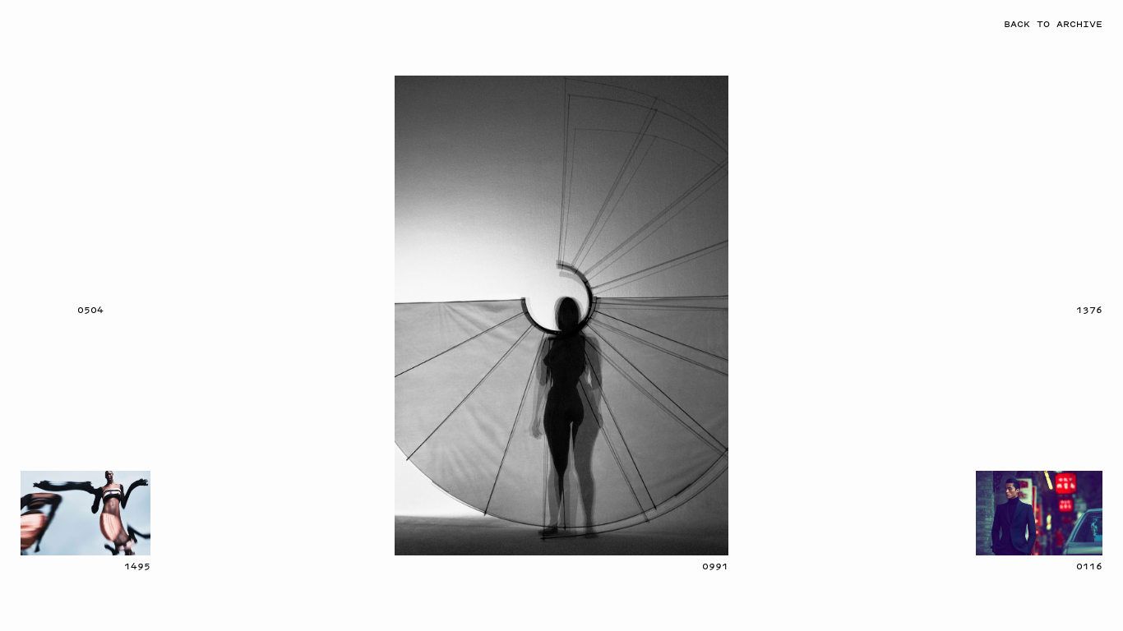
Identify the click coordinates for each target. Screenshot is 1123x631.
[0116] (1039, 513)
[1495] (85, 513)
